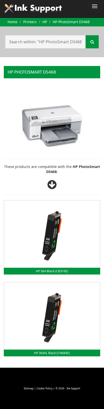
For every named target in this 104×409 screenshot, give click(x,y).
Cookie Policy (45, 388)
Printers (30, 21)
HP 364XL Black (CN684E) (52, 353)
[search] (92, 41)
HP (44, 21)
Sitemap (29, 388)
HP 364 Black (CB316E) (52, 271)
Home (12, 21)
